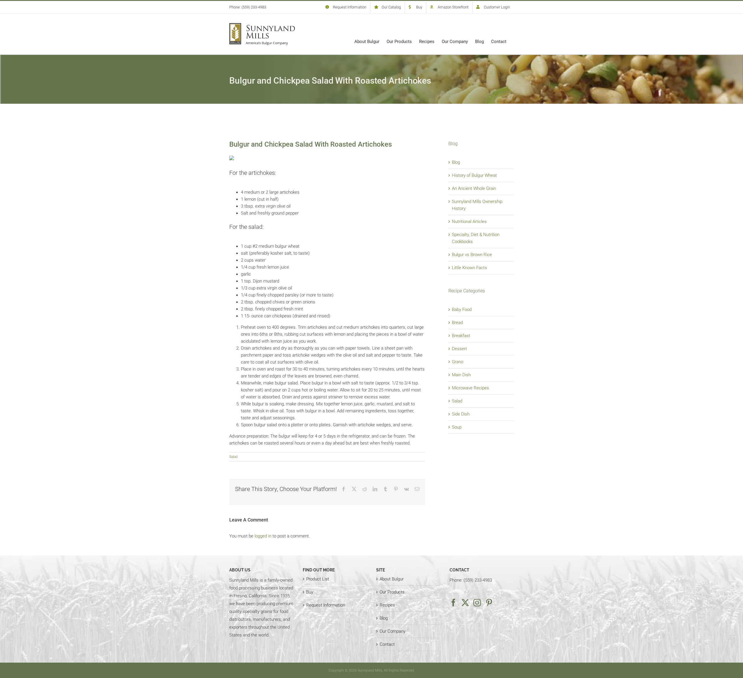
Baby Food (462, 309)
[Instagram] (477, 602)
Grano (457, 361)
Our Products (392, 592)
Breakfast (461, 335)
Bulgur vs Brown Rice (472, 254)
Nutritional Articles (469, 221)
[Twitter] (465, 602)
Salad (233, 457)
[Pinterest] (489, 602)
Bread (457, 322)
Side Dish (461, 414)
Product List (317, 579)
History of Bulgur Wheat (474, 175)
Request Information (325, 605)
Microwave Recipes (470, 388)
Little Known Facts (469, 267)
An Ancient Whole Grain (474, 188)
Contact (387, 644)
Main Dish (461, 374)
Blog (456, 162)
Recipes (387, 605)
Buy (309, 592)
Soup (456, 427)
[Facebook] (453, 602)
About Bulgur (392, 579)
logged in (263, 536)
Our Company (392, 631)
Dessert (459, 348)
